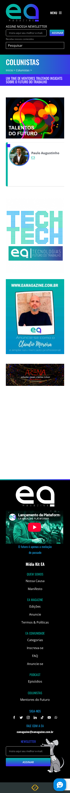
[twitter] (21, 717)
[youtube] (49, 717)
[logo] (22, 5)
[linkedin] (35, 717)
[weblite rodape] (35, 786)
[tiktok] (42, 717)
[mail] (33, 157)
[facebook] (14, 717)
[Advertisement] (35, 440)
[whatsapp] (56, 717)
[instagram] (28, 717)
